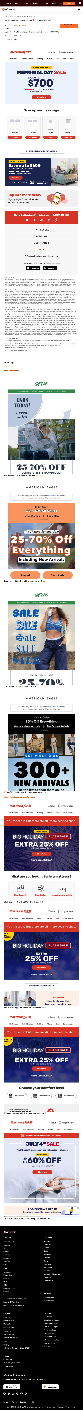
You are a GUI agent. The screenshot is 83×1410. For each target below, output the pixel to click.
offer (5, 366)
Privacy (6, 1402)
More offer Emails (11, 371)
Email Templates (34, 16)
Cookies (32, 1402)
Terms (14, 1402)
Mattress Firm (20, 25)
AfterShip (6, 16)
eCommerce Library (19, 16)
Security (23, 1402)
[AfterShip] (9, 9)
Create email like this (69, 26)
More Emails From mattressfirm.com (19, 797)
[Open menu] (79, 9)
